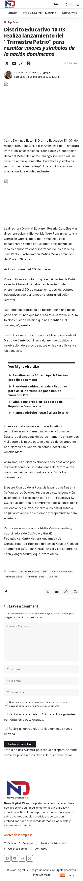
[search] (49, 4)
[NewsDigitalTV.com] (10, 4)
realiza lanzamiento (61, 571)
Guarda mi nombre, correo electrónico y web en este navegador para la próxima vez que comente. (38, 704)
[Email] (14, 63)
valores (53, 576)
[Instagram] (22, 858)
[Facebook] (7, 858)
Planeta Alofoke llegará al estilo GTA (40, 412)
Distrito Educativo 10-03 (33, 571)
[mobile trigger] (75, 4)
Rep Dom (13, 22)
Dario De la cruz (27, 72)
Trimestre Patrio (35, 576)
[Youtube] (14, 858)
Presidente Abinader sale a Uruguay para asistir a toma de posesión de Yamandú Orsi (37, 390)
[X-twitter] (29, 858)
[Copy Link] (21, 63)
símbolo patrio (14, 576)
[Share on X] (7, 63)
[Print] (28, 63)
